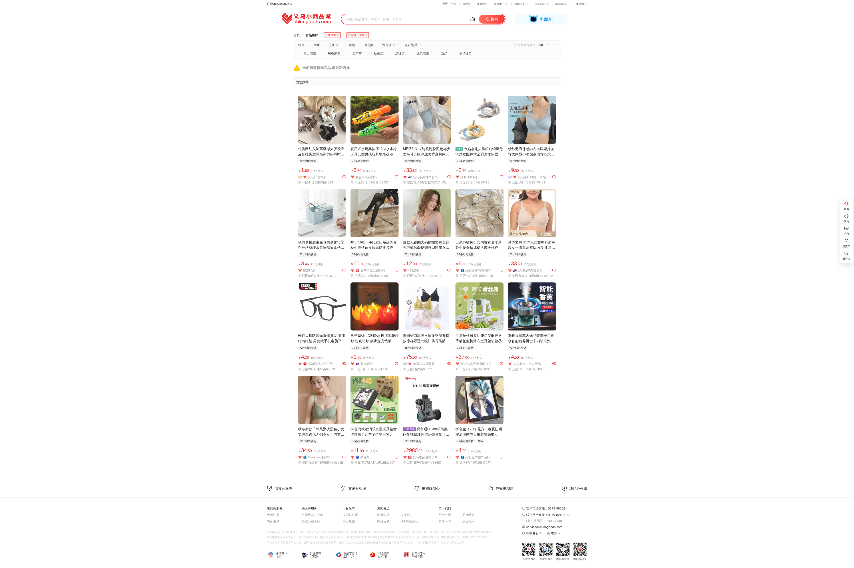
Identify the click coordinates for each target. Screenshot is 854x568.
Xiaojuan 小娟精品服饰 (322, 457)
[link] (297, 35)
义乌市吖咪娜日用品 (532, 177)
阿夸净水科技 (469, 177)
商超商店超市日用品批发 (322, 364)
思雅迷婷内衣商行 (477, 270)
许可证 (387, 45)
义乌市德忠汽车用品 (527, 364)
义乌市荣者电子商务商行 (427, 457)
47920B (413, 270)
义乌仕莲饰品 (317, 177)
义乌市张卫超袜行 (372, 270)
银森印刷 (309, 270)
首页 (297, 35)
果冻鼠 (365, 457)
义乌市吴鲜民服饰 (425, 177)
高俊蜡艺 (366, 364)
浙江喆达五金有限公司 (475, 364)
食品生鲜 (312, 35)
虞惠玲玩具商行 (366, 177)
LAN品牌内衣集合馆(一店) (532, 270)
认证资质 (411, 45)
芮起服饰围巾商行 (477, 457)
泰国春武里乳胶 (424, 364)
